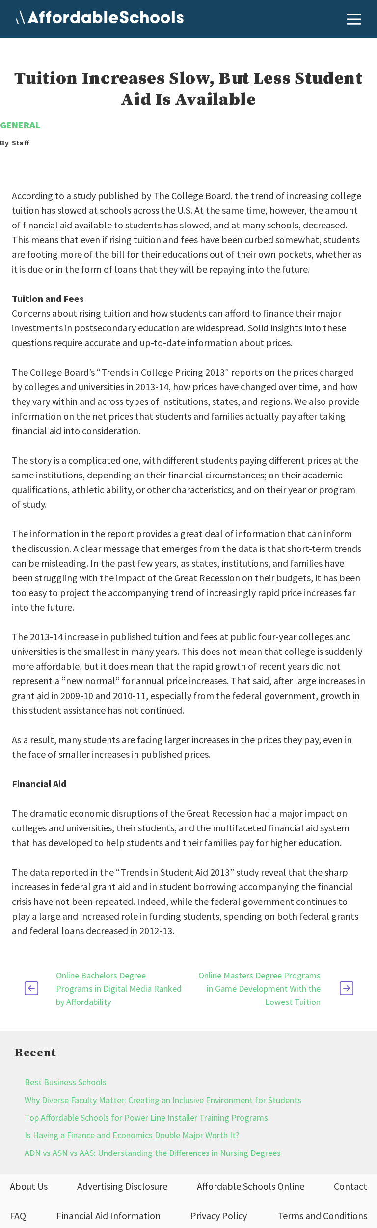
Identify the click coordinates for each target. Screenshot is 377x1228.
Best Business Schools (66, 1082)
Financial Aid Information (108, 1215)
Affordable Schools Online (250, 1186)
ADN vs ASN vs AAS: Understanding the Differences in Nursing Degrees (153, 1152)
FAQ (18, 1215)
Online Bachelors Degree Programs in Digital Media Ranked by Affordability (119, 988)
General (20, 125)
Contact (350, 1186)
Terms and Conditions (322, 1215)
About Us (29, 1186)
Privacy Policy (218, 1215)
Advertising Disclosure (122, 1186)
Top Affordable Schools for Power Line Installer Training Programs (146, 1117)
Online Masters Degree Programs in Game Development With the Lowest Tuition (259, 988)
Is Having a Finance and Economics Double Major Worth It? (132, 1135)
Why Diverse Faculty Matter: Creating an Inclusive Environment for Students (163, 1099)
